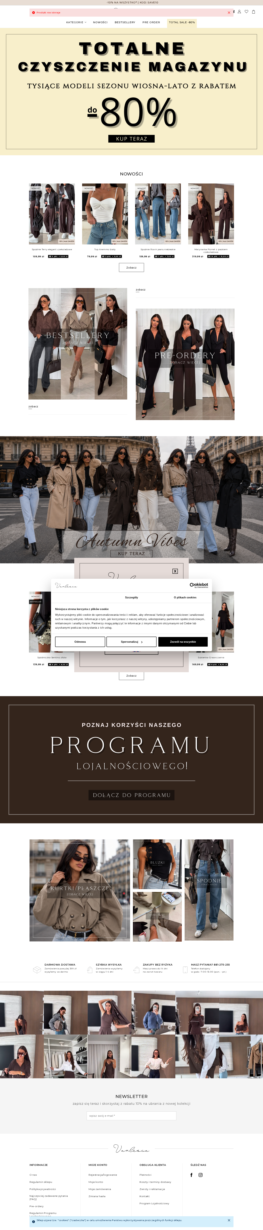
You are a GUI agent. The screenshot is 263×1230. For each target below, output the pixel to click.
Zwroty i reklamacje (152, 1189)
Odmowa (80, 641)
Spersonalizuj (129, 641)
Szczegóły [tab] (131, 597)
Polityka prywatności (43, 1189)
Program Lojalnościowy (154, 1203)
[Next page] (255, 92)
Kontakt (145, 1196)
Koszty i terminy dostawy (155, 1182)
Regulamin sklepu (41, 1182)
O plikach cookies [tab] (185, 597)
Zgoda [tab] (78, 597)
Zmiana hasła (97, 1196)
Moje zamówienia (100, 1189)
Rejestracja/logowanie (103, 1174)
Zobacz (131, 267)
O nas (33, 1174)
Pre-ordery (37, 1206)
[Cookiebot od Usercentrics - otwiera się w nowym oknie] (192, 585)
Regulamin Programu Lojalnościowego (43, 1215)
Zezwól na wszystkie (183, 641)
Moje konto (96, 1182)
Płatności (145, 1174)
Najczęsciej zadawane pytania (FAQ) (49, 1197)
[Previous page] (8, 92)
